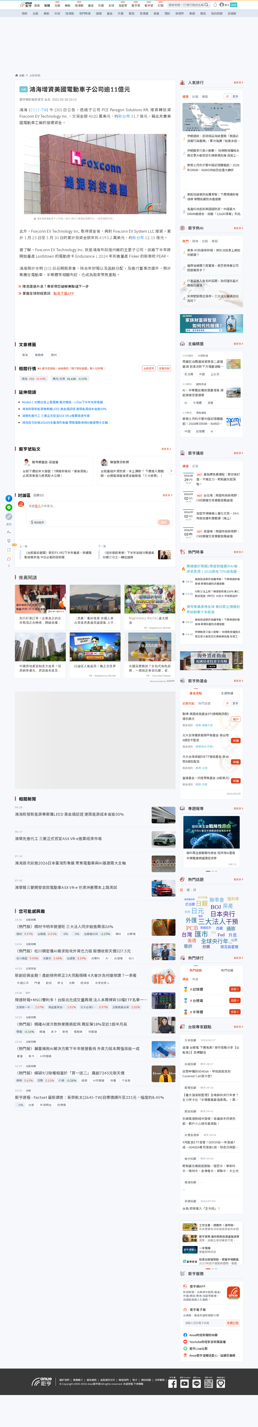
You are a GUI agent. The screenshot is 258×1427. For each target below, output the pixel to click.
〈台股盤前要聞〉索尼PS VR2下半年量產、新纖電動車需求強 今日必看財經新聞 (58, 554)
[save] (8, 549)
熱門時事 (85, 13)
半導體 (198, 1011)
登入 (227, 5)
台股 (57, 5)
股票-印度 (201, 784)
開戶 (236, 719)
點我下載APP (63, 293)
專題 (192, 13)
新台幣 (124, 116)
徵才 (134, 1380)
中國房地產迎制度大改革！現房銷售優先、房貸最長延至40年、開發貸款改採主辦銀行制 (40, 668)
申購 (236, 740)
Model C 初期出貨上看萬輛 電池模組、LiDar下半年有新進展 (62, 402)
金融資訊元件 (107, 1380)
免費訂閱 (232, 1323)
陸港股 (79, 5)
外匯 (101, 5)
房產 (156, 13)
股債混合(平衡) (204, 746)
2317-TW (38, 109)
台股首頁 (149, 368)
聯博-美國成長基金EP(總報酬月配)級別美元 (205, 716)
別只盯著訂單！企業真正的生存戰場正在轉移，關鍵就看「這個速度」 (40, 620)
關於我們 (64, 1380)
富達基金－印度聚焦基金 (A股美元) (205, 778)
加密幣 (123, 5)
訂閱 (160, 5)
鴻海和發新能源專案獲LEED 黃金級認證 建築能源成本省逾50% (64, 408)
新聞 (47, 5)
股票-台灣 (201, 768)
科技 (57, 13)
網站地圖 (146, 1380)
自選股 (232, 13)
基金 (91, 5)
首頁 (37, 5)
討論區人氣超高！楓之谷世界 (95, 666)
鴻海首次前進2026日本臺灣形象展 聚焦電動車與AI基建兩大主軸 (65, 422)
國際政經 (201, 384)
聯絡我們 (124, 1380)
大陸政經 (203, 355)
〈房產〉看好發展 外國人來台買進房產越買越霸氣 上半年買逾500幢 (94, 620)
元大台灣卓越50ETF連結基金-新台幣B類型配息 (205, 759)
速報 (99, 13)
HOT (199, 474)
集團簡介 (78, 1380)
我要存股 (164, 368)
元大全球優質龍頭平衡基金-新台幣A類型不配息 (205, 737)
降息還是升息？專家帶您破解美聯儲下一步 (55, 286)
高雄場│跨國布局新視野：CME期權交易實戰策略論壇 (218, 533)
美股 (67, 5)
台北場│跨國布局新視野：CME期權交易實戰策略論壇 (218, 497)
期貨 (131, 13)
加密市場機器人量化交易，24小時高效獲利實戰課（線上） (217, 515)
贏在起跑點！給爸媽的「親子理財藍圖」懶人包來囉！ (74, 368)
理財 (167, 13)
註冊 (233, 5)
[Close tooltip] (40, 559)
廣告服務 (92, 1380)
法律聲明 (160, 1380)
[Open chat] (8, 559)
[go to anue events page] (215, 4)
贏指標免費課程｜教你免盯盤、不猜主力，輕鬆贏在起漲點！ (218, 479)
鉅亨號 (149, 5)
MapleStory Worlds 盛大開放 (148, 620)
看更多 (165, 449)
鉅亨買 (136, 5)
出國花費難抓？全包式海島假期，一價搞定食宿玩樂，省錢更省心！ (150, 668)
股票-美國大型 (204, 725)
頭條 (24, 13)
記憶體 (198, 989)
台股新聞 (34, 75)
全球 (111, 5)
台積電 (198, 1000)
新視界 (179, 13)
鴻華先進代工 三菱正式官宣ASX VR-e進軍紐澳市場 (56, 415)
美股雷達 (201, 412)
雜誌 (203, 13)
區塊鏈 (144, 13)
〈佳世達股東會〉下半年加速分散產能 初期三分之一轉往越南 (128, 554)
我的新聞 (216, 13)
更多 (235, 96)
